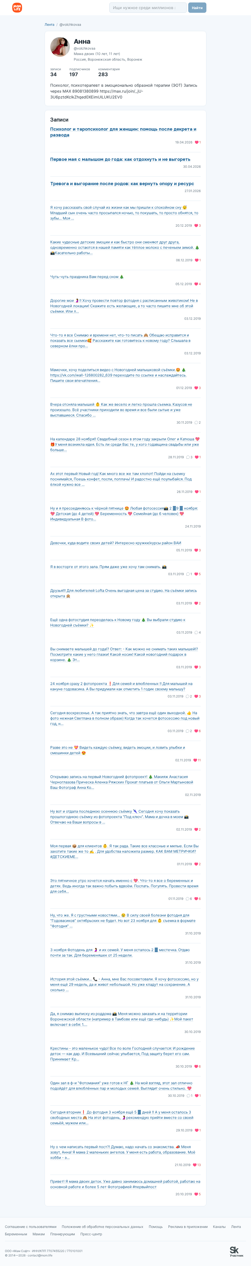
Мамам (39, 1234)
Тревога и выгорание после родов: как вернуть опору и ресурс (122, 183)
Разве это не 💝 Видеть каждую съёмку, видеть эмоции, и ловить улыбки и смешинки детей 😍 (117, 750)
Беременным (16, 1234)
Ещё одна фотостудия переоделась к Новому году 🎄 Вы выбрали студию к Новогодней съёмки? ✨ (117, 622)
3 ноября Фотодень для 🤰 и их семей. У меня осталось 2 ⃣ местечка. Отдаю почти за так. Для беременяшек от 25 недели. (120, 952)
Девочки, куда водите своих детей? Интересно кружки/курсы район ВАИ (115, 543)
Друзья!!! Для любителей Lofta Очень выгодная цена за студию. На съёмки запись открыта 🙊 (123, 593)
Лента (49, 24)
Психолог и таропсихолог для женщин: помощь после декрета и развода (123, 132)
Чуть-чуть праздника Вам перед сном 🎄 (87, 276)
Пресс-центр (91, 1234)
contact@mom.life (40, 1255)
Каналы (219, 1226)
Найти (197, 8)
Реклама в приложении (188, 1226)
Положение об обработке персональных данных (102, 1226)
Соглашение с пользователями (30, 1226)
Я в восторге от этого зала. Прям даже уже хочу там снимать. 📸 (108, 566)
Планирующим (62, 1234)
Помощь (156, 1226)
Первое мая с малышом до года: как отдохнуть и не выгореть (120, 159)
